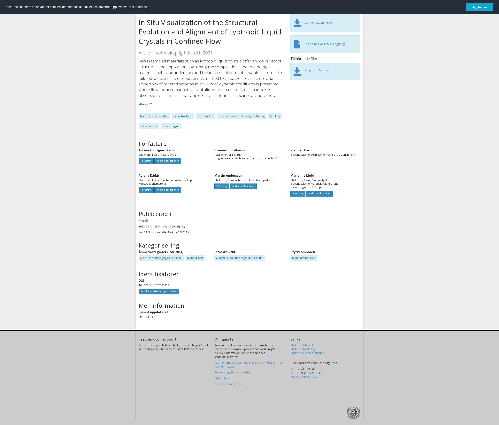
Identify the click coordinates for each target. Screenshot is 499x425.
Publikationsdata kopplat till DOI (158, 291)
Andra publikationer (168, 160)
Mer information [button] (139, 7)
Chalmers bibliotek (302, 345)
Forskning (146, 160)
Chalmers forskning (302, 349)
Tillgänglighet (222, 378)
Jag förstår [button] (479, 7)
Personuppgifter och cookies (232, 372)
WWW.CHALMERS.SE (303, 376)
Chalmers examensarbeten (307, 353)
